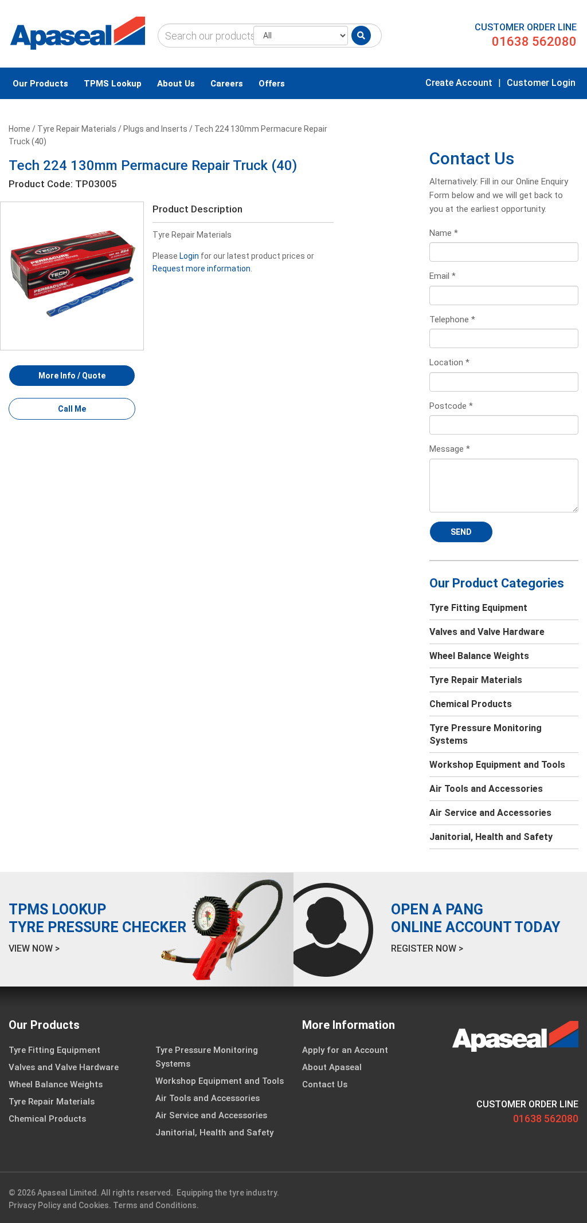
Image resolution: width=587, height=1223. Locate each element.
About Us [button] (176, 83)
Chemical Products (470, 704)
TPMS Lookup (113, 83)
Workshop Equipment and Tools (497, 764)
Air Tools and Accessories (486, 788)
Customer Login (541, 82)
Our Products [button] (40, 83)
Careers (226, 83)
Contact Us (324, 1084)
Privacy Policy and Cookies (59, 1205)
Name (443, 233)
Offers (272, 83)
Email (442, 276)
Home (19, 128)
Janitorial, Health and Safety (491, 836)
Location (449, 362)
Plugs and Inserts (155, 128)
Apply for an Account (345, 1050)
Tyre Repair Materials (76, 128)
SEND (461, 531)
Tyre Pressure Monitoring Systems (485, 734)
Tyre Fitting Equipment (478, 607)
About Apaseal (332, 1067)
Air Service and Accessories (490, 812)
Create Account (458, 82)
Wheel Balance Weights (479, 655)
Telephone (452, 319)
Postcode (451, 406)
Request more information (201, 268)
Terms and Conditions (155, 1205)
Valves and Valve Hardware (487, 631)
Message (449, 449)
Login (189, 256)
